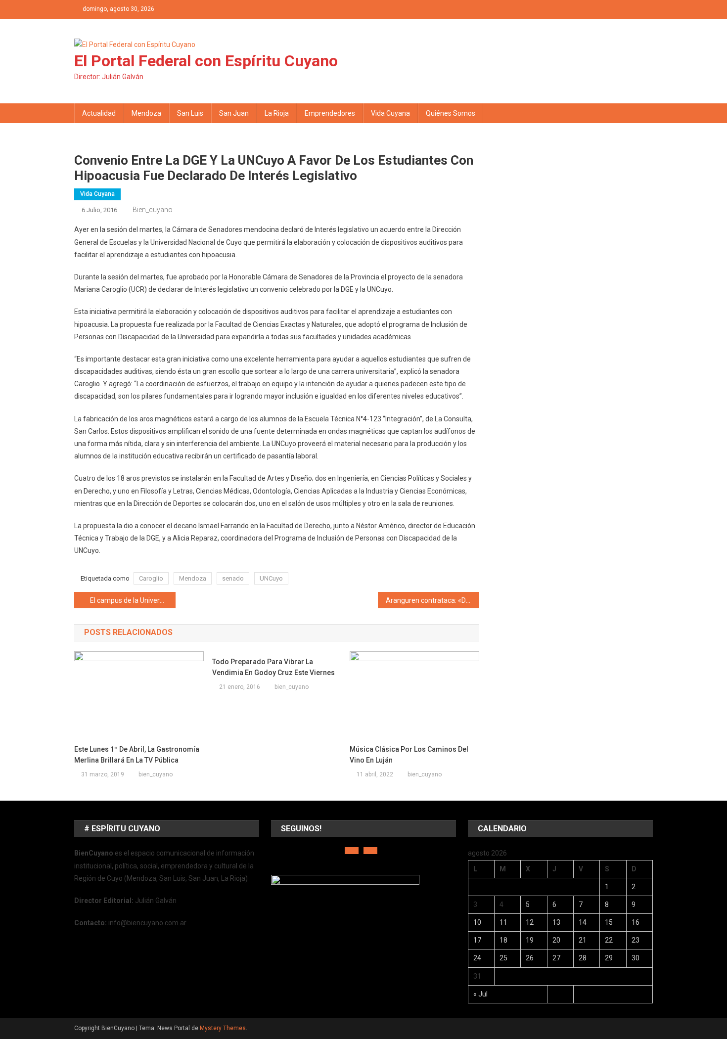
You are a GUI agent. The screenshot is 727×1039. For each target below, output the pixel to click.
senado (233, 578)
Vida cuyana (390, 113)
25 (503, 958)
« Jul (480, 994)
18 (503, 940)
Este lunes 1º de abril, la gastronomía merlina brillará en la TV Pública (136, 754)
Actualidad (99, 113)
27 (556, 958)
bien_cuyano (153, 210)
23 (635, 940)
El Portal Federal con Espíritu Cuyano (206, 60)
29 (609, 958)
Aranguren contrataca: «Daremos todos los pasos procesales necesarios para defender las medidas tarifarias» (432, 600)
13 (556, 922)
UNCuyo (271, 578)
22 (609, 940)
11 (503, 922)
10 (477, 922)
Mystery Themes (223, 1028)
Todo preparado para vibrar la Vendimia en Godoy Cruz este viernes (273, 667)
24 (477, 958)
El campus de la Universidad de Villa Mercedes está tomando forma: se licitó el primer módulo (133, 600)
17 (477, 940)
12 (530, 922)
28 (583, 958)
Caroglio (151, 578)
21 (583, 940)
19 (530, 940)
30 (635, 958)
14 (583, 922)
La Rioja (277, 113)
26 (530, 958)
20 (556, 940)
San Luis (190, 113)
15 (609, 922)
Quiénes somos (450, 113)
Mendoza (146, 113)
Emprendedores (330, 113)
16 (635, 922)
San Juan (234, 113)
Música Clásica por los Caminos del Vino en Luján (409, 754)
